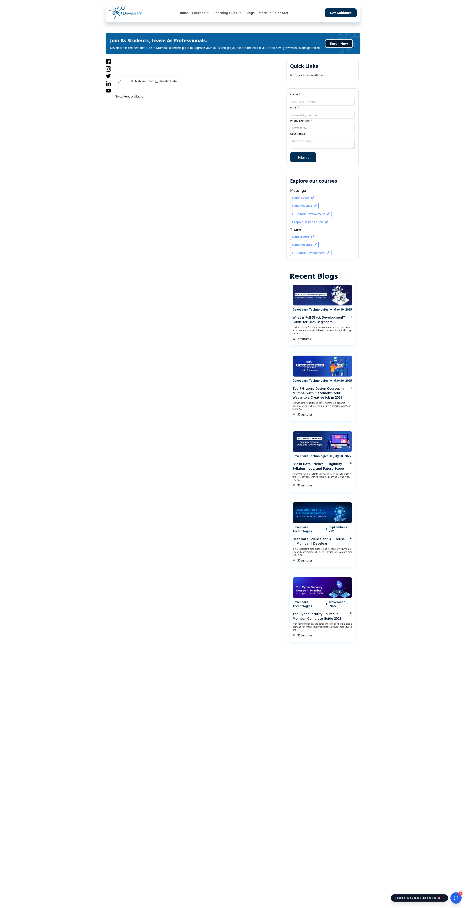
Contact (282, 13)
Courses (198, 13)
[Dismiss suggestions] (443, 898)
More (262, 13)
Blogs (250, 13)
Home (183, 13)
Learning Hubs (225, 13)
